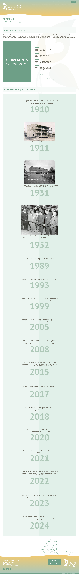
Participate (63, 4)
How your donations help (47, 4)
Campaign (70, 4)
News (75, 4)
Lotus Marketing (73, 573)
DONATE (73, 1)
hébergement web (65, 573)
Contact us (60, 1)
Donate (57, 4)
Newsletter (66, 1)
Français (54, 1)
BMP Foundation (36, 4)
